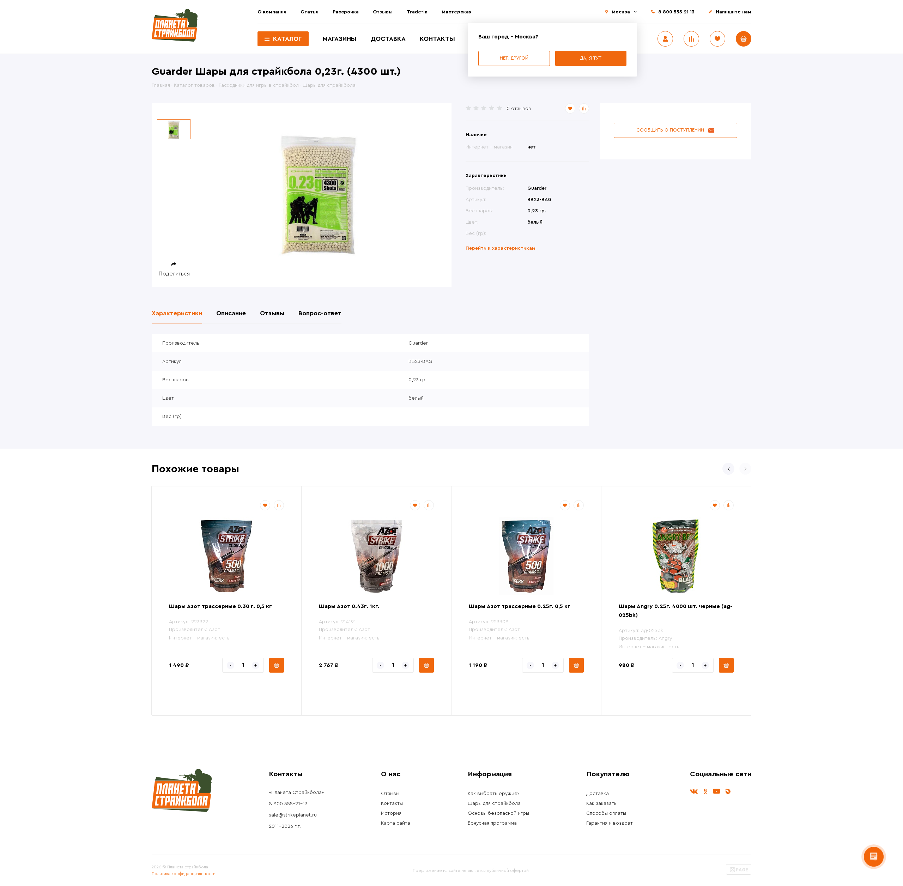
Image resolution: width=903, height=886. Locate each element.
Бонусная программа (492, 823)
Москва (621, 12)
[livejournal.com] (728, 791)
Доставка (388, 39)
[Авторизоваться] (665, 39)
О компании (271, 12)
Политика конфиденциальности (184, 874)
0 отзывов (519, 108)
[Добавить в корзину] (276, 665)
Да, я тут (590, 58)
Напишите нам (733, 12)
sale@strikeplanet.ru (293, 815)
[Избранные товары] (717, 39)
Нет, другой (514, 58)
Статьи (310, 12)
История (391, 813)
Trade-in (417, 12)
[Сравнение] (691, 39)
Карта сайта (395, 823)
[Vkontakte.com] (694, 791)
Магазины (340, 39)
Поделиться (174, 274)
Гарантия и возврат (609, 823)
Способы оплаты (606, 813)
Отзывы (383, 12)
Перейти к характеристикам (500, 248)
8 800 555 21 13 (676, 12)
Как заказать (601, 803)
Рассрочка (346, 12)
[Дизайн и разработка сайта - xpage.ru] (738, 873)
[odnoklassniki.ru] (705, 791)
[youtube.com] (716, 791)
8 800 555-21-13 (288, 803)
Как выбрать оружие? (494, 793)
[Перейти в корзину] (743, 39)
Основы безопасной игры (498, 813)
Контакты (437, 39)
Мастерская (457, 12)
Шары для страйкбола (494, 803)
